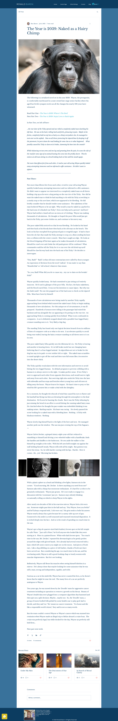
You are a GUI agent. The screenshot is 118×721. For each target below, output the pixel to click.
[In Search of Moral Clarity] (87, 661)
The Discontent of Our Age (58, 672)
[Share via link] (40, 635)
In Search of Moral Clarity (84, 672)
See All (97, 650)
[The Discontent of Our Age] (59, 661)
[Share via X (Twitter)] (32, 635)
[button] (97, 11)
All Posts (21, 12)
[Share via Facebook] (28, 635)
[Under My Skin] (30, 661)
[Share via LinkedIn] (36, 635)
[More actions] (90, 24)
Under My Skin (27, 671)
